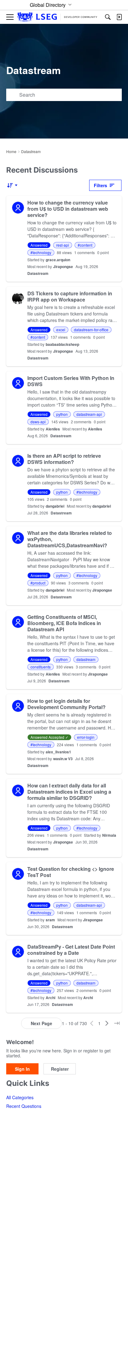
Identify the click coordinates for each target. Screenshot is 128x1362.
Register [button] (60, 1069)
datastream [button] (85, 659)
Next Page (41, 1023)
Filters (100, 185)
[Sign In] (119, 17)
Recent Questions (23, 1106)
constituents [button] (40, 666)
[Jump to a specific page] (117, 1023)
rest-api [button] (62, 245)
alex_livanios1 (58, 752)
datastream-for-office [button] (91, 329)
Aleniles (53, 429)
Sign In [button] (22, 1069)
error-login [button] (85, 737)
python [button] (62, 414)
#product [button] (37, 582)
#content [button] (85, 245)
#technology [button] (40, 252)
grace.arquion (58, 259)
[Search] (107, 17)
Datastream (37, 273)
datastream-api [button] (89, 414)
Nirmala (109, 835)
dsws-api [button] (38, 421)
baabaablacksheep (62, 344)
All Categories (20, 1097)
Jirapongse (63, 266)
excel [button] (60, 329)
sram (50, 920)
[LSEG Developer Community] (57, 17)
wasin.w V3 (63, 758)
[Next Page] (107, 1023)
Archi (50, 997)
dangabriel (55, 506)
